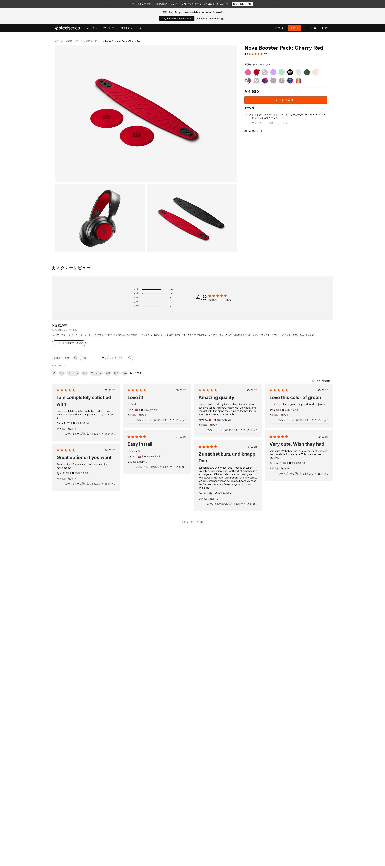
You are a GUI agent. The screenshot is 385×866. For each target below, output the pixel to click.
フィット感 (96, 373)
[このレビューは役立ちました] (106, 433)
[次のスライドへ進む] (278, 4)
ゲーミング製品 (63, 41)
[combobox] (93, 357)
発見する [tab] (125, 28)
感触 (125, 373)
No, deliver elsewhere (208, 18)
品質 (108, 373)
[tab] (279, 28)
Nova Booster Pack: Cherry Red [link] (123, 41)
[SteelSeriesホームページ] (69, 28)
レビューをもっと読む (192, 522)
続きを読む (204, 487)
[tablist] (110, 28)
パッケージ (73, 373)
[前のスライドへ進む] (107, 4)
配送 (116, 373)
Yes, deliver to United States (176, 18)
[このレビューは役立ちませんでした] (112, 433)
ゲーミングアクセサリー (88, 41)
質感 (61, 373)
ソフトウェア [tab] (108, 28)
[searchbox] (62, 357)
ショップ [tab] (90, 28)
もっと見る (136, 372)
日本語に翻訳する (67, 428)
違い (85, 373)
